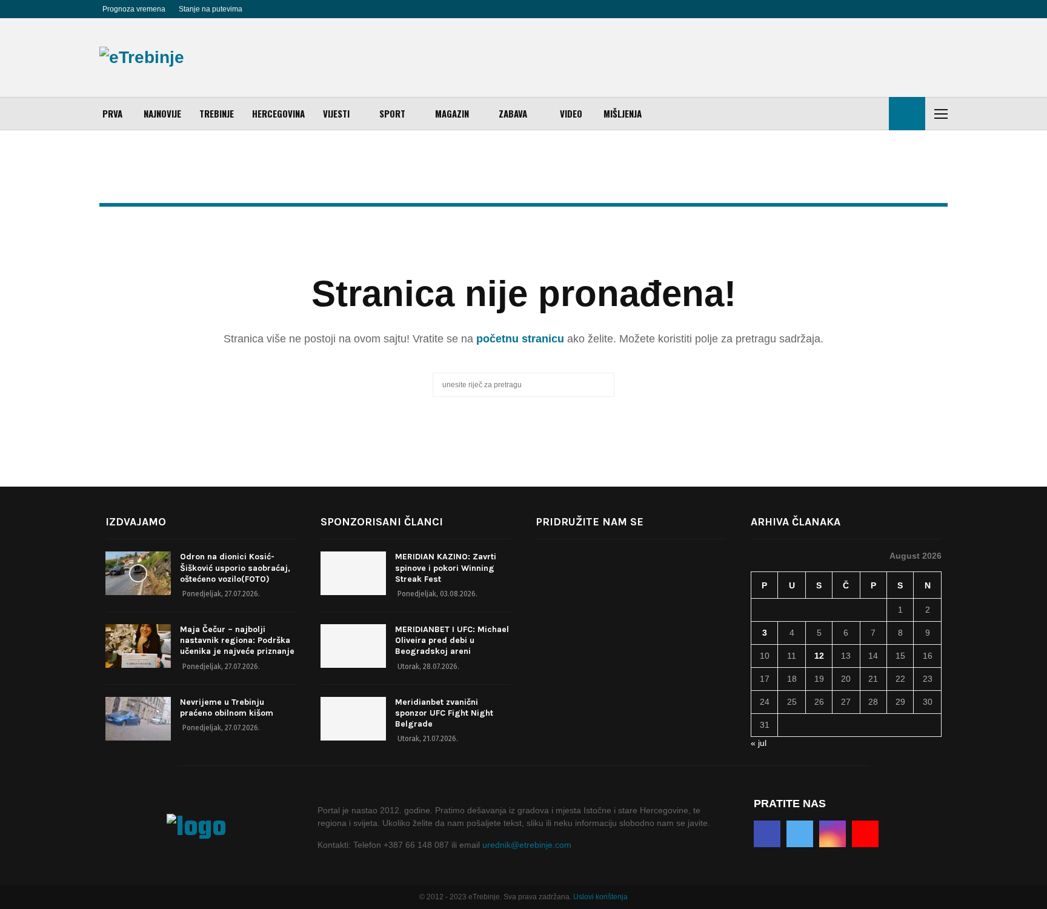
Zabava (513, 113)
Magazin (452, 113)
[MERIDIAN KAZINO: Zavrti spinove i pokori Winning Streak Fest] (353, 573)
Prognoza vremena (133, 9)
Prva (112, 113)
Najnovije (162, 113)
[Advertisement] (727, 57)
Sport (392, 113)
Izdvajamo (135, 521)
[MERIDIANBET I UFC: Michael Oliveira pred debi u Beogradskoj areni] (353, 646)
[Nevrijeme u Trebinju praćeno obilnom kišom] (138, 719)
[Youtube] (865, 834)
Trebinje (216, 113)
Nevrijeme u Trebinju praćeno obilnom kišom (226, 707)
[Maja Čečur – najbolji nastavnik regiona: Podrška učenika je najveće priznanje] (138, 646)
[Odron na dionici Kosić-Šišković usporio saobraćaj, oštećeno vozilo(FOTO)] (138, 573)
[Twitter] (799, 834)
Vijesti (336, 113)
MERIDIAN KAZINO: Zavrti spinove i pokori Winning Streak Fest (445, 567)
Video (571, 113)
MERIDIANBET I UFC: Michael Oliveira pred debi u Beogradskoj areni (452, 640)
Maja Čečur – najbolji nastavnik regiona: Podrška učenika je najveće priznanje (237, 640)
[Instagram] (832, 834)
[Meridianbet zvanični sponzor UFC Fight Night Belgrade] (353, 719)
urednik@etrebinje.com (526, 845)
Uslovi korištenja (600, 897)
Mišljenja (622, 113)
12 (819, 656)
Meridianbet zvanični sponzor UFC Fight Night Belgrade (444, 713)
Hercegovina (278, 113)
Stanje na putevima (210, 9)
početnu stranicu (520, 339)
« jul (758, 743)
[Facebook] (767, 834)
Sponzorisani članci (382, 521)
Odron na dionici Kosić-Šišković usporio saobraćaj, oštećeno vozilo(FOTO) (235, 567)
